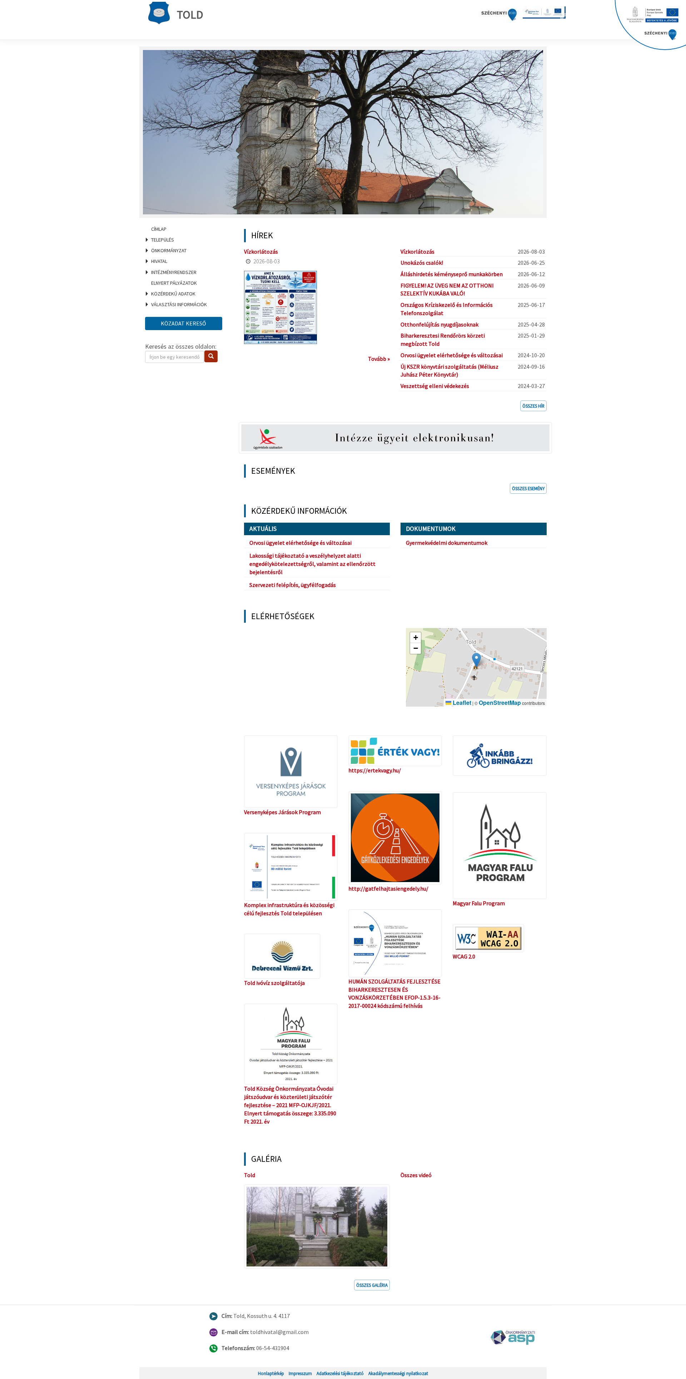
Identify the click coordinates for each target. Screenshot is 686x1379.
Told (190, 15)
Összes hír (533, 406)
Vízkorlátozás (261, 251)
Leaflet (461, 702)
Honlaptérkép (271, 1373)
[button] (476, 660)
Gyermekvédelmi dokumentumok (446, 542)
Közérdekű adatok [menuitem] (173, 293)
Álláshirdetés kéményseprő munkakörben (452, 274)
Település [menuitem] (162, 240)
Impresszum (300, 1373)
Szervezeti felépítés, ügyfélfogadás (292, 584)
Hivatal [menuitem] (159, 261)
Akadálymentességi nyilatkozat (398, 1373)
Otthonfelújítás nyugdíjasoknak (439, 324)
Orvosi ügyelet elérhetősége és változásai (452, 355)
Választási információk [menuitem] (179, 304)
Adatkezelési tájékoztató (340, 1373)
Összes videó (416, 1175)
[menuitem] (185, 229)
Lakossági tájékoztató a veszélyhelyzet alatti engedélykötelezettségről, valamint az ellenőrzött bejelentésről (312, 564)
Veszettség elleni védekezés (435, 385)
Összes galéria (372, 1285)
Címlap (158, 229)
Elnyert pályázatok (174, 283)
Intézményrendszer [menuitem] (174, 272)
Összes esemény (528, 488)
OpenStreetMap (500, 702)
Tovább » (379, 358)
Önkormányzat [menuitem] (169, 250)
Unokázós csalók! (422, 262)
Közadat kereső (183, 323)
